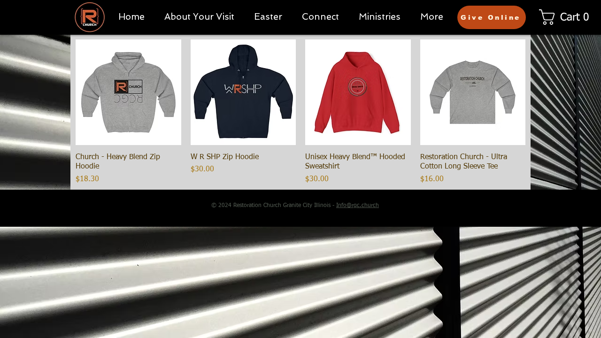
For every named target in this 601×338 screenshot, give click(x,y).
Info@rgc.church (357, 205)
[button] (320, 17)
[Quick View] (128, 92)
